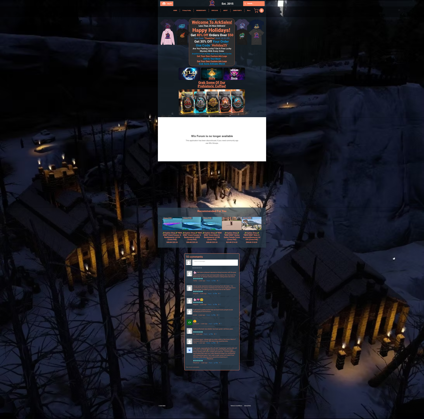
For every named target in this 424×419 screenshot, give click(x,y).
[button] (259, 10)
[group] (212, 231)
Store (212, 78)
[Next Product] (264, 223)
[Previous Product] (159, 223)
